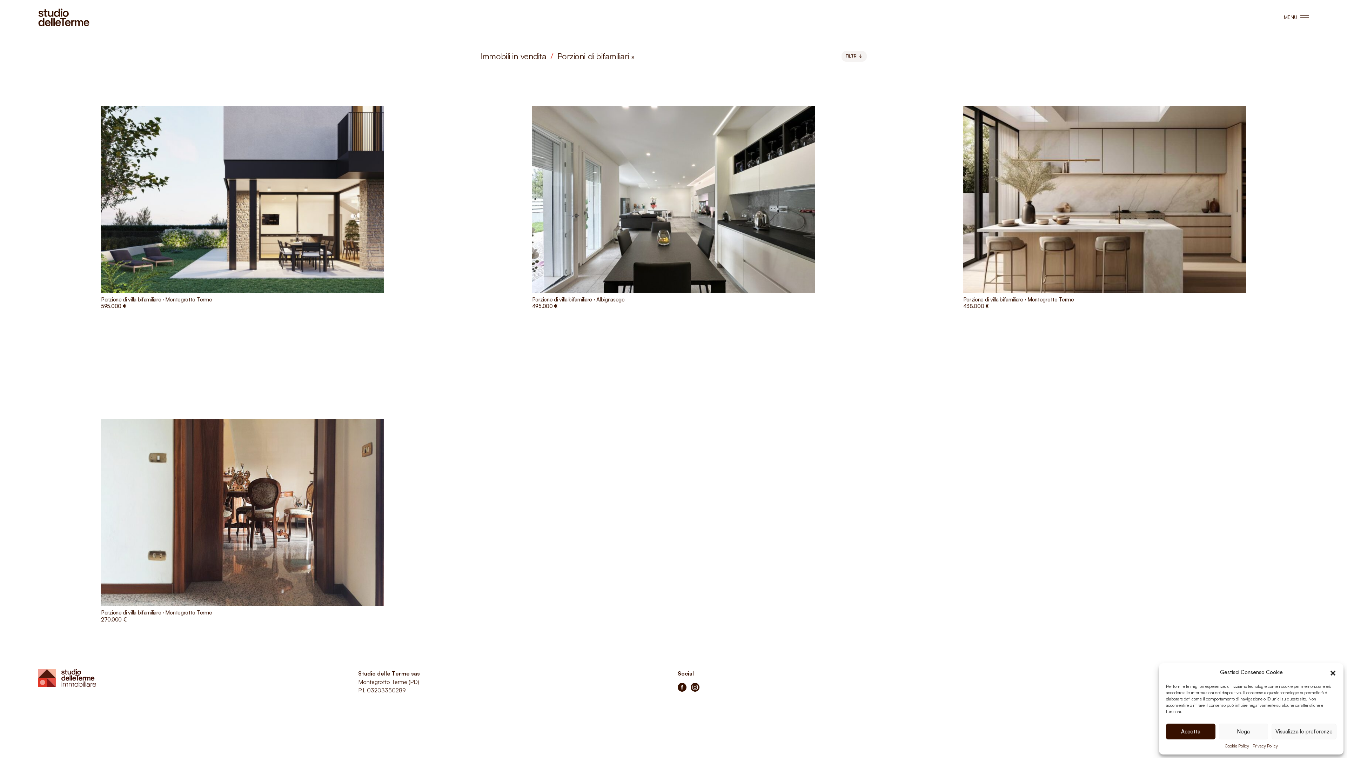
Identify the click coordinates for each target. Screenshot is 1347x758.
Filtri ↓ (854, 56)
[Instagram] (695, 687)
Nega (1243, 731)
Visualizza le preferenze (1304, 731)
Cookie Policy (1237, 746)
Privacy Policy (1265, 746)
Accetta (1190, 731)
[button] (1332, 672)
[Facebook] (682, 687)
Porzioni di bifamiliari (596, 56)
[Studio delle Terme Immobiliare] (63, 17)
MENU (1290, 17)
